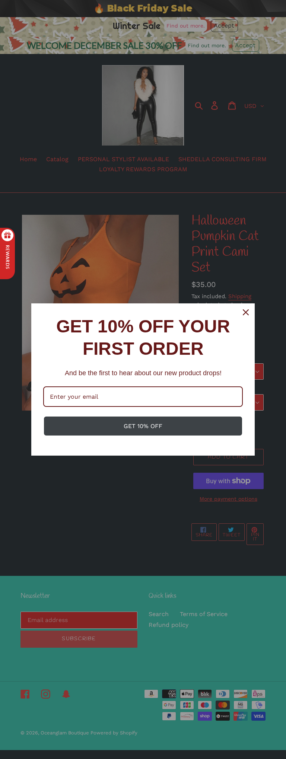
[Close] (246, 312)
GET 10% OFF (143, 426)
